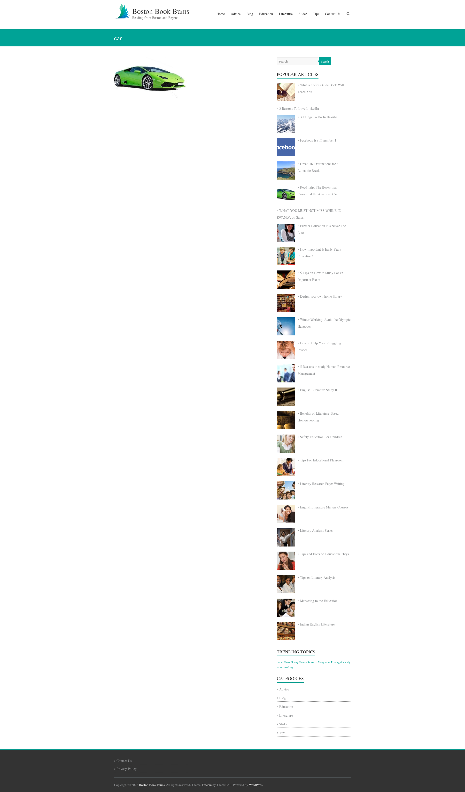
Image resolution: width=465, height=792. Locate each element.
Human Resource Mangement (314, 662)
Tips (316, 13)
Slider (303, 13)
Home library (291, 662)
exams (280, 662)
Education (266, 13)
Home (221, 13)
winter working (285, 667)
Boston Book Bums (160, 11)
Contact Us (332, 13)
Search (325, 61)
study (347, 662)
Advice (235, 13)
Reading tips (337, 662)
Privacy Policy (126, 768)
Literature (286, 13)
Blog (250, 13)
